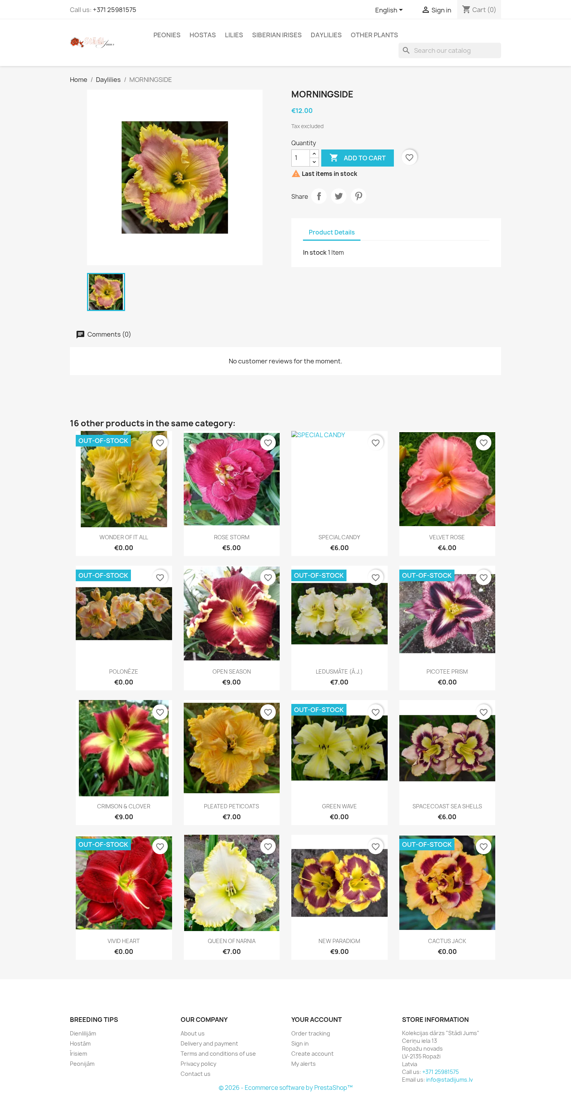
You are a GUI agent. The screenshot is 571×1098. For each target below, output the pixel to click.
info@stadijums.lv (449, 1079)
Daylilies (326, 35)
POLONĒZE (123, 671)
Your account (316, 1019)
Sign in (300, 1043)
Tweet (338, 196)
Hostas (203, 35)
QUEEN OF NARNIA (232, 941)
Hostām (80, 1043)
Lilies (234, 35)
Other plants (374, 35)
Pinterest (358, 196)
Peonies (167, 35)
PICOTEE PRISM (447, 671)
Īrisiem (78, 1053)
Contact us (196, 1073)
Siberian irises (277, 35)
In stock (315, 252)
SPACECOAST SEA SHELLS (447, 806)
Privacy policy (198, 1063)
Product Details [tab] (332, 232)
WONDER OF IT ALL (123, 537)
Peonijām (82, 1063)
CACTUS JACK (447, 941)
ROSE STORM (231, 537)
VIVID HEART (124, 941)
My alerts (303, 1063)
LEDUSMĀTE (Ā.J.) (339, 671)
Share (319, 196)
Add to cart (357, 157)
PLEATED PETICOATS (231, 806)
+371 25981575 (114, 9)
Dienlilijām (83, 1033)
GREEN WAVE (339, 806)
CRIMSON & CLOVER (123, 806)
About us (193, 1033)
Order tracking (310, 1033)
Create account (312, 1053)
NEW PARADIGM (339, 941)
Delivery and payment (209, 1043)
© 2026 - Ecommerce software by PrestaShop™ (286, 1088)
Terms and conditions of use (218, 1053)
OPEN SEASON (231, 671)
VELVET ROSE (447, 537)
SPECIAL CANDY (339, 537)
